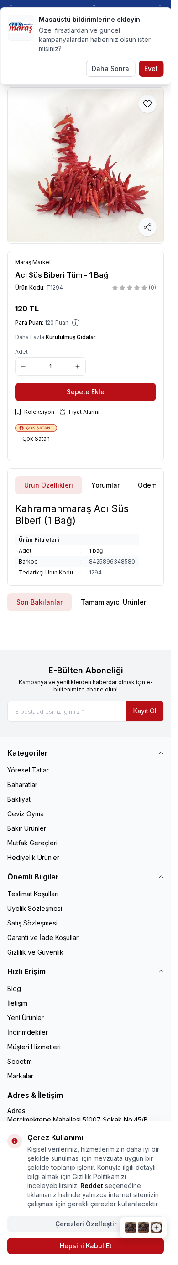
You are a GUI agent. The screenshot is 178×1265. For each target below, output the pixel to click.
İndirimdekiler (27, 1032)
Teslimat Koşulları (32, 894)
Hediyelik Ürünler (33, 857)
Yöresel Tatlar (28, 770)
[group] (85, 165)
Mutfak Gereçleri (32, 843)
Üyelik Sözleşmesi (34, 908)
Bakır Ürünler (26, 828)
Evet (151, 68)
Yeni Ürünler (25, 1017)
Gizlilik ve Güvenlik (35, 952)
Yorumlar (105, 485)
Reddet (91, 1185)
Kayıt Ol (144, 711)
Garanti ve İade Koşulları (43, 937)
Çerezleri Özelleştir (85, 1224)
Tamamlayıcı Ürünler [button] (113, 602)
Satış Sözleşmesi (32, 923)
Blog (14, 988)
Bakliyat (19, 799)
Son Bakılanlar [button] (39, 602)
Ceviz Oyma (25, 814)
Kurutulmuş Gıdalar (71, 337)
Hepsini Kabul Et (86, 1246)
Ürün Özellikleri (48, 485)
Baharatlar (22, 784)
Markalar (20, 1076)
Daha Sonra (110, 68)
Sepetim (19, 1061)
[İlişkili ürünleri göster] (143, 1227)
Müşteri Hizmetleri (34, 1047)
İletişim (17, 1003)
